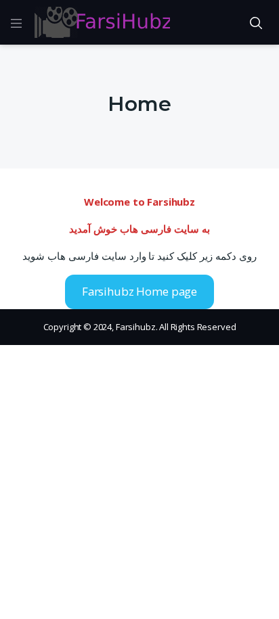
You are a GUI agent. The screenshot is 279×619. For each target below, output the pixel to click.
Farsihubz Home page (139, 291)
